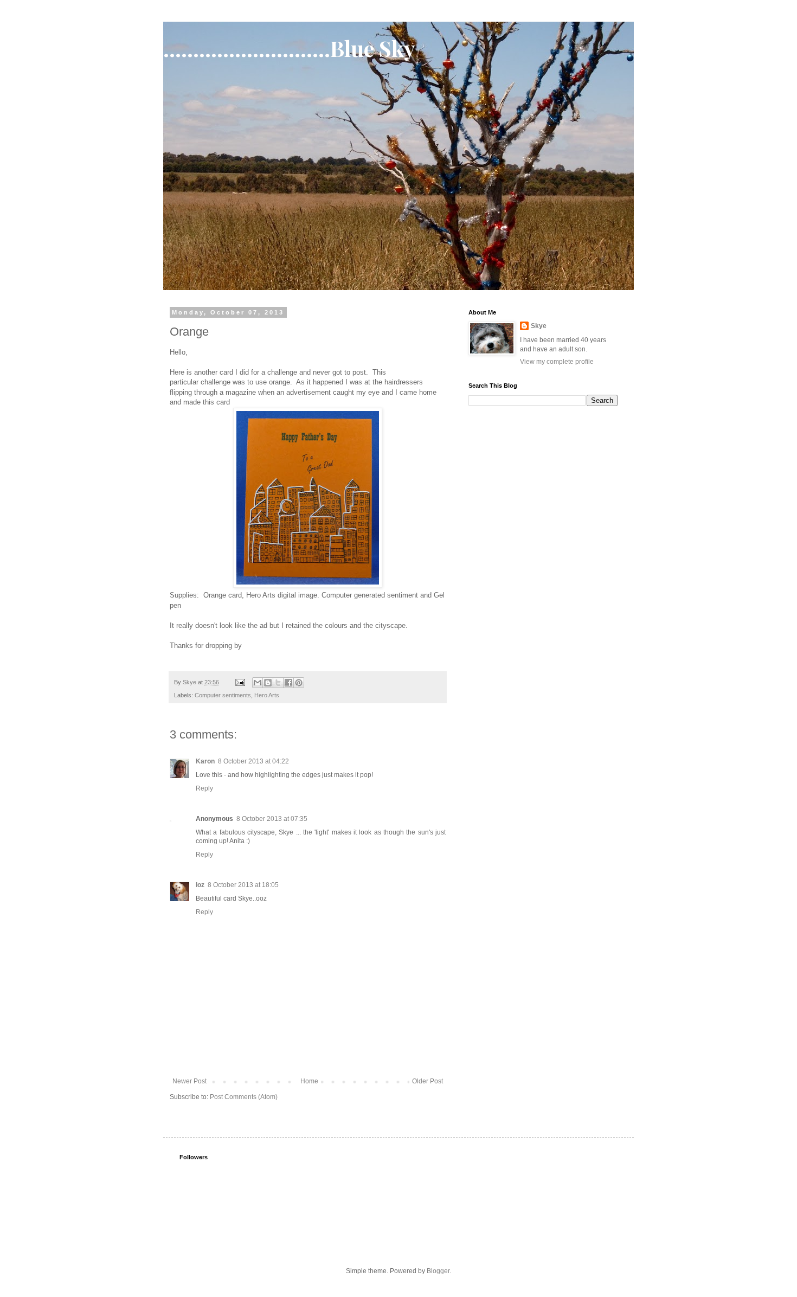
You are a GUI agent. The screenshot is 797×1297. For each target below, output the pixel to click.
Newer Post (189, 1081)
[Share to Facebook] (288, 682)
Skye (539, 326)
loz (200, 885)
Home (309, 1081)
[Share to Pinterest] (298, 682)
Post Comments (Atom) (244, 1097)
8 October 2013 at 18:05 (243, 885)
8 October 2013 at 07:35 (271, 819)
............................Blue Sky (289, 48)
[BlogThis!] (267, 682)
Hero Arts (266, 695)
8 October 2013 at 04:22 (253, 761)
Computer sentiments (223, 695)
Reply (204, 788)
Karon (205, 761)
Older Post (427, 1081)
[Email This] (257, 682)
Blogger (438, 1271)
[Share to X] (278, 682)
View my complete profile (557, 361)
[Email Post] (240, 682)
